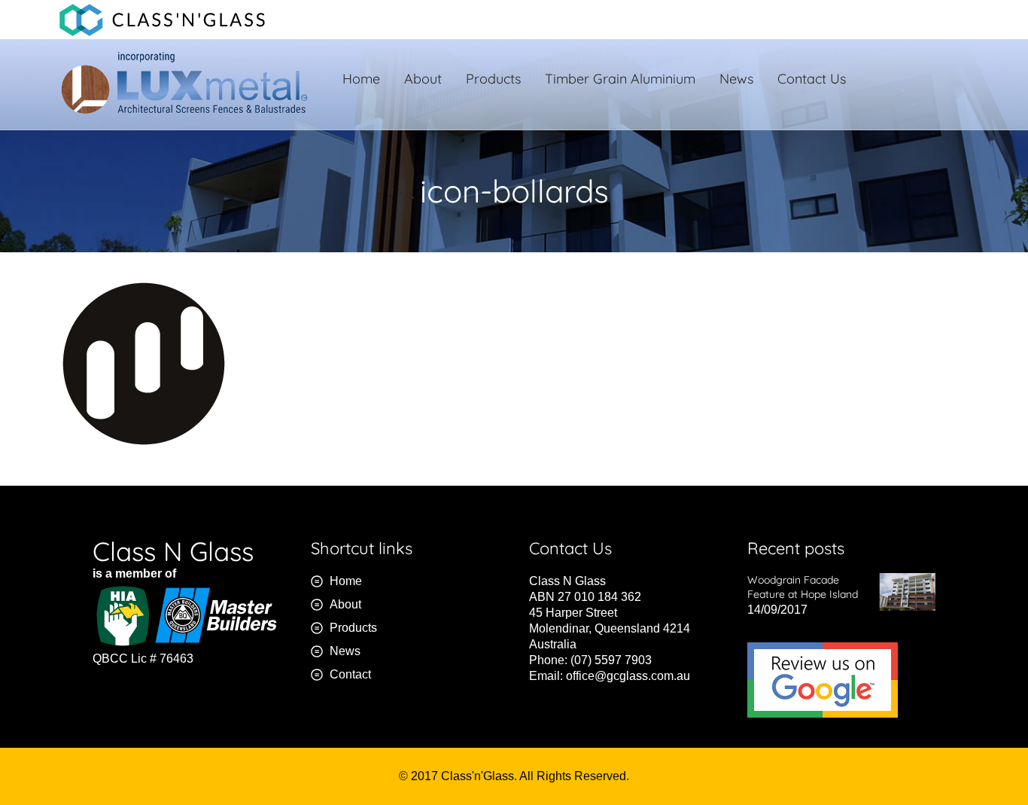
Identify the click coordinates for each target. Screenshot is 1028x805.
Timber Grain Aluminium (620, 78)
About (423, 78)
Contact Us (811, 78)
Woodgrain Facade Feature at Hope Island (802, 587)
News (736, 78)
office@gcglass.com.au (628, 675)
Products (493, 78)
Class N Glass (173, 551)
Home (361, 78)
